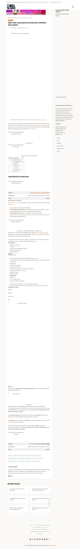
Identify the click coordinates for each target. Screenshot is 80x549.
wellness (34, 241)
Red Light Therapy (14, 2)
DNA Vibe (32, 443)
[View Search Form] (73, 7)
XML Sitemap (39, 527)
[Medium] (45, 539)
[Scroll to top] (79, 543)
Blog (45, 525)
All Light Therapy (59, 127)
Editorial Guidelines (60, 120)
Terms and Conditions (36, 529)
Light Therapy (21, 458)
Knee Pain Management (12, 458)
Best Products (40, 533)
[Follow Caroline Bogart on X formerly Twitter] (11, 476)
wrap (19, 390)
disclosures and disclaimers (41, 119)
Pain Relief (36, 2)
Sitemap (34, 527)
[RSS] (47, 539)
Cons (17, 168)
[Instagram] (35, 539)
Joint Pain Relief (38, 455)
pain (25, 214)
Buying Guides (27, 2)
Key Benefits (16, 162)
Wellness (8, 2)
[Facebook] (30, 539)
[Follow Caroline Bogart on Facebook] (9, 476)
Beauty (32, 2)
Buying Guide (30, 455)
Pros (17, 167)
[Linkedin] (42, 539)
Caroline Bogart (13, 27)
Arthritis (15, 455)
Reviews (29, 461)
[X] (33, 539)
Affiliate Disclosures (44, 529)
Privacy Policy (44, 527)
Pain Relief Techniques (12, 461)
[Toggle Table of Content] (22, 158)
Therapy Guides (59, 132)
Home (31, 525)
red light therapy (39, 125)
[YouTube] (37, 539)
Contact (48, 525)
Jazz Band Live (32, 128)
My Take (15, 171)
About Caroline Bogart (40, 525)
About (34, 525)
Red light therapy (14, 207)
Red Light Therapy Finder (53, 2)
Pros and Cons (16, 165)
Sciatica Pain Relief (35, 461)
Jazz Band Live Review (16, 159)
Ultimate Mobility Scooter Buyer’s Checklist (38, 531)
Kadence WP (52, 545)
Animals (58, 151)
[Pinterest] (40, 539)
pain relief (35, 258)
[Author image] (8, 28)
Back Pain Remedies (22, 455)
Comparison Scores (17, 169)
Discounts (40, 2)
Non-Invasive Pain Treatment (31, 458)
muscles (10, 422)
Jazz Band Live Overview (18, 161)
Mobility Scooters (21, 2)
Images (15, 164)
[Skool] (49, 539)
